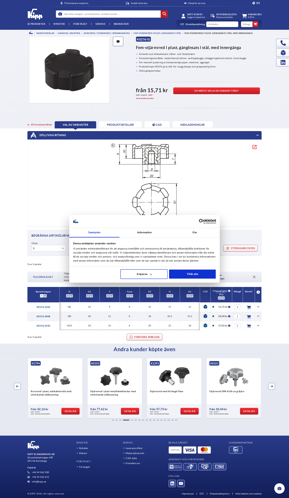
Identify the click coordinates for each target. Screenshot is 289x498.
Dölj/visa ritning (52, 134)
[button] (113, 420)
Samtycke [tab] (94, 232)
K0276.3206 (43, 307)
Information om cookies (248, 493)
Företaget (80, 24)
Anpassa (142, 274)
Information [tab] (144, 232)
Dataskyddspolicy (220, 493)
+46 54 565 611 (40, 477)
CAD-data (131, 458)
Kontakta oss (133, 463)
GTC (202, 493)
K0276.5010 (43, 325)
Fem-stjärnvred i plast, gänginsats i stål (157, 33)
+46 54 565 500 (40, 472)
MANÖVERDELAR (45, 33)
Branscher (121, 24)
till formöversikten (41, 124)
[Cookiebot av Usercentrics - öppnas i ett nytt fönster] (201, 221)
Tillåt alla (192, 274)
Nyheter (83, 448)
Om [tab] (194, 232)
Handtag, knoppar (69, 33)
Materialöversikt (135, 453)
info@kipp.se (38, 481)
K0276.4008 (43, 316)
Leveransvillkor (134, 448)
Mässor (83, 453)
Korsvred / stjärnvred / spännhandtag (106, 33)
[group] (55, 388)
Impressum (188, 493)
